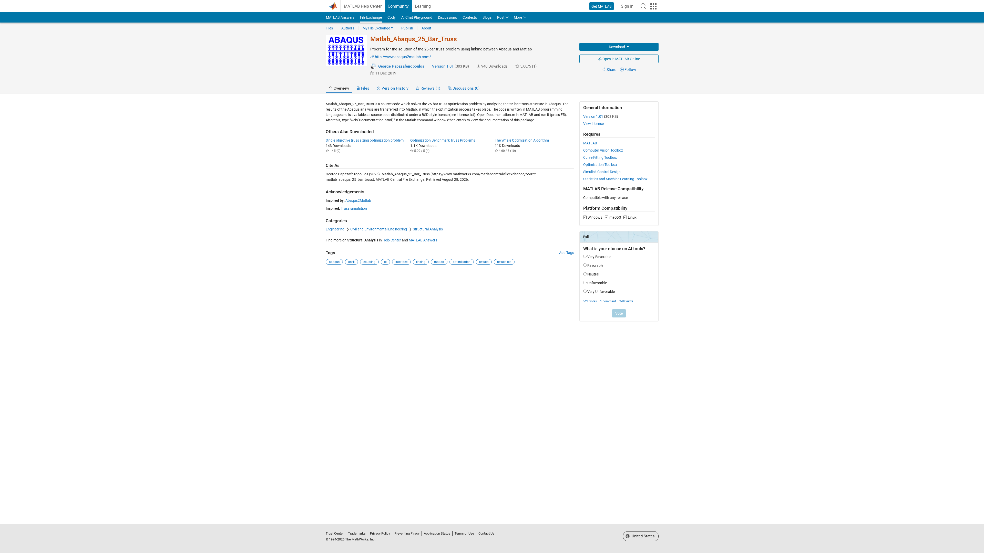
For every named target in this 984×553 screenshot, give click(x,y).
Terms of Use (464, 533)
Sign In (627, 6)
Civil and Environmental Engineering (379, 229)
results (483, 262)
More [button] (518, 17)
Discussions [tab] (465, 88)
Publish (407, 28)
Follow (630, 69)
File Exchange (371, 17)
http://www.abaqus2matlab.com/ (403, 57)
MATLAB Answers (340, 17)
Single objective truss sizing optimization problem (365, 140)
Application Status (437, 533)
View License (593, 124)
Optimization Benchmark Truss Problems (442, 140)
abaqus (334, 262)
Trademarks (357, 533)
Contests (470, 17)
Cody (391, 17)
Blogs (487, 17)
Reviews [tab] (429, 88)
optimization (461, 262)
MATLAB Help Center (363, 6)
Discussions (447, 17)
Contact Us (486, 533)
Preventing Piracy (406, 533)
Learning (423, 6)
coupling (369, 262)
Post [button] (501, 17)
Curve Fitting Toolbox (600, 157)
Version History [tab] (394, 88)
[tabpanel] (492, 214)
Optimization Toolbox (600, 165)
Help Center (392, 240)
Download (617, 47)
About (426, 28)
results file (504, 262)
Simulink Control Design (602, 172)
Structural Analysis (428, 229)
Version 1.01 (443, 66)
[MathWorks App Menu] (653, 6)
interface (401, 262)
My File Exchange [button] (376, 28)
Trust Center (335, 533)
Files (329, 28)
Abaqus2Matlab (358, 200)
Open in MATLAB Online (621, 59)
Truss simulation (354, 208)
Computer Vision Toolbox (603, 150)
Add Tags (566, 253)
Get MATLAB (601, 6)
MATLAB (590, 143)
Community (398, 6)
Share (611, 69)
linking (420, 262)
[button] (643, 6)
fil (385, 262)
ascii (351, 262)
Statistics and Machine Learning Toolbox (615, 179)
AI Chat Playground (416, 17)
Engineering (335, 229)
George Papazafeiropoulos (401, 66)
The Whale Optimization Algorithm (522, 140)
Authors (347, 28)
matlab (439, 262)
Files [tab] (364, 88)
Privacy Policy (380, 533)
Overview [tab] (341, 88)
